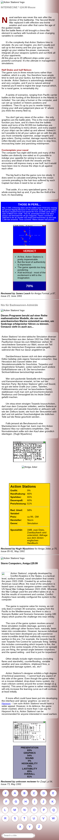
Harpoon (6, 703)
